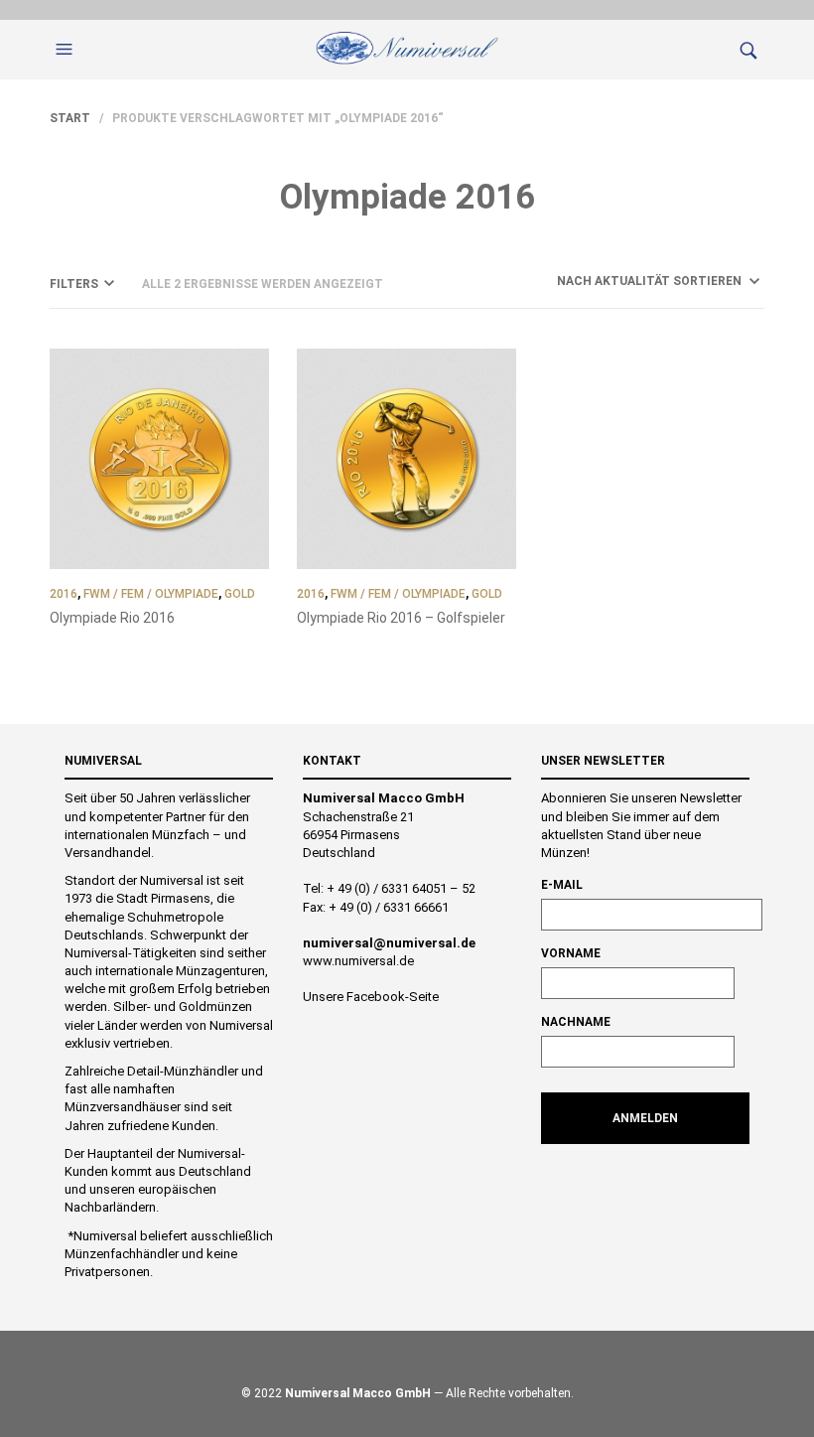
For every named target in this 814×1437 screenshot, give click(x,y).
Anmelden (645, 1118)
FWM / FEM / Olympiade (150, 594)
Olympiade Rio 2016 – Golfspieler (401, 618)
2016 (63, 594)
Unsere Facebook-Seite (371, 996)
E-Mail (562, 885)
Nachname (575, 1022)
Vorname (571, 953)
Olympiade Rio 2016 (112, 618)
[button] (66, 49)
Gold (239, 594)
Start (70, 118)
